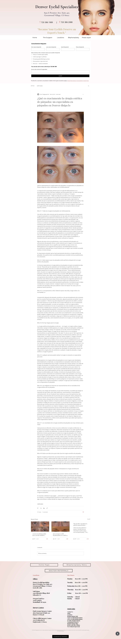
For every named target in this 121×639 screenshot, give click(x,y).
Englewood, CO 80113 (40, 622)
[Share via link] (47, 508)
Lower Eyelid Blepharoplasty (75, 619)
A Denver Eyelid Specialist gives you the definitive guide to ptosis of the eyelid (39, 534)
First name (36, 47)
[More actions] (83, 94)
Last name (51, 47)
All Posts (32, 85)
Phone (80, 47)
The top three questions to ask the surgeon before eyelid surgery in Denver (80, 524)
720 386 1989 (47, 22)
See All (88, 519)
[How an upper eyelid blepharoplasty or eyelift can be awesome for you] (60, 526)
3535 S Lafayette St (39, 620)
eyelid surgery (40, 85)
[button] (88, 85)
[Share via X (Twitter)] (40, 508)
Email (65, 47)
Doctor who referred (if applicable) (39, 69)
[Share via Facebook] (37, 508)
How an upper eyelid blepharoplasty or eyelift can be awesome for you (60, 534)
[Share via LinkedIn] (44, 508)
